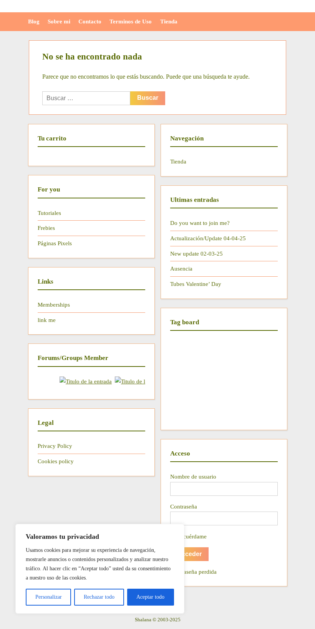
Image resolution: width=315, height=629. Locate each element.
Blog (34, 21)
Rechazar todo (99, 597)
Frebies (46, 228)
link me (47, 320)
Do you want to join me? (200, 223)
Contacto (89, 21)
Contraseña (183, 506)
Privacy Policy (55, 445)
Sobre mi (59, 21)
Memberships (54, 304)
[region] (99, 569)
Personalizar (48, 597)
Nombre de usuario (193, 476)
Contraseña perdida (193, 571)
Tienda (168, 21)
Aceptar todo (150, 597)
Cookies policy (56, 461)
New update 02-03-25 (196, 253)
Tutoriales (49, 213)
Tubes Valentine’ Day (195, 284)
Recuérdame (191, 536)
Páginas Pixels (55, 243)
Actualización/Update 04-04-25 (208, 238)
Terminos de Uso (130, 21)
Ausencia (181, 268)
